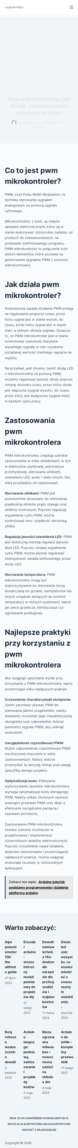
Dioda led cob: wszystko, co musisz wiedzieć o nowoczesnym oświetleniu (67, 972)
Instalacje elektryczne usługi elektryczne (39, 1124)
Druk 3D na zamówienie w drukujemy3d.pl (39, 1118)
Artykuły (39, 127)
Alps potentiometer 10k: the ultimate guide (11, 957)
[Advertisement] (39, 48)
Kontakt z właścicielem (39, 1129)
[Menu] (71, 7)
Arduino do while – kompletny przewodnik (67, 1047)
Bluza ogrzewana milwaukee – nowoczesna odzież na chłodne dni (48, 1057)
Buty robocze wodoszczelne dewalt (10, 1047)
